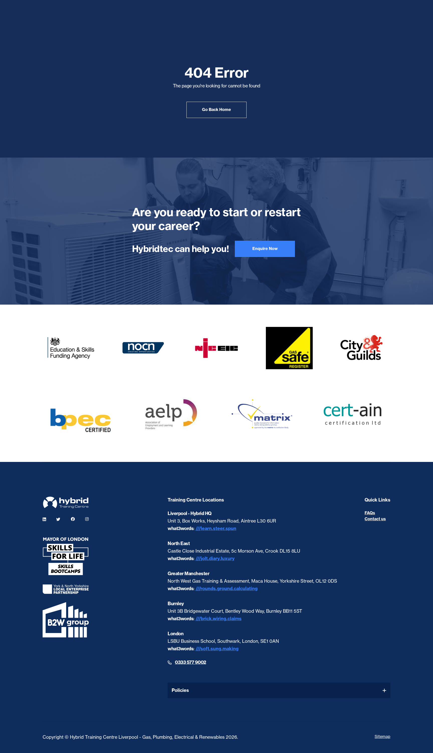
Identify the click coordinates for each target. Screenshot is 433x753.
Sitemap (382, 736)
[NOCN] (144, 348)
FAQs (370, 512)
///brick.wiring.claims (219, 618)
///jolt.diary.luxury (215, 558)
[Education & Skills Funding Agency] (71, 348)
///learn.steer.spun (216, 528)
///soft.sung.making (217, 649)
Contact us (375, 518)
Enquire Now (265, 248)
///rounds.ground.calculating (227, 588)
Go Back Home (216, 109)
